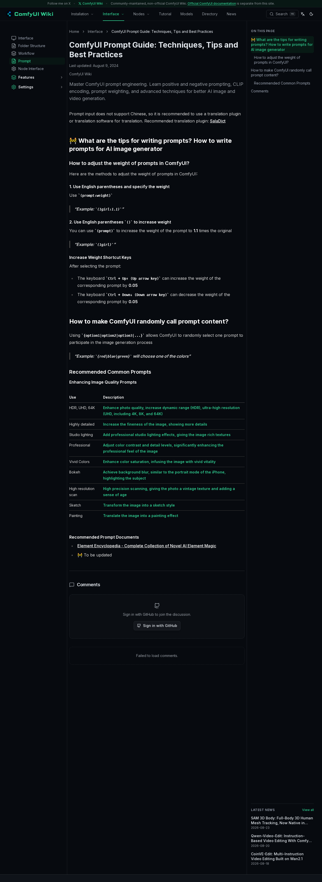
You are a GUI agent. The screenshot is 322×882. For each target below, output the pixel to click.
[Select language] (303, 14)
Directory (210, 14)
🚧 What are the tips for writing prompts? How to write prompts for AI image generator (282, 44)
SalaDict (218, 120)
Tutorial (165, 14)
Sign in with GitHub (160, 625)
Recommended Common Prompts (282, 83)
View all (308, 810)
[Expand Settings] (61, 87)
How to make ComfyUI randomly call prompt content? (281, 72)
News (231, 14)
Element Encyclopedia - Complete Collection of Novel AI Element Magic (146, 545)
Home (74, 31)
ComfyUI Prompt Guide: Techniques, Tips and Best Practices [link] (162, 31)
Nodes (139, 14)
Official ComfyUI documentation (212, 3)
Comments (260, 91)
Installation (80, 14)
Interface (111, 14)
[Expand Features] (61, 77)
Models (186, 14)
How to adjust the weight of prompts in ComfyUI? (277, 59)
